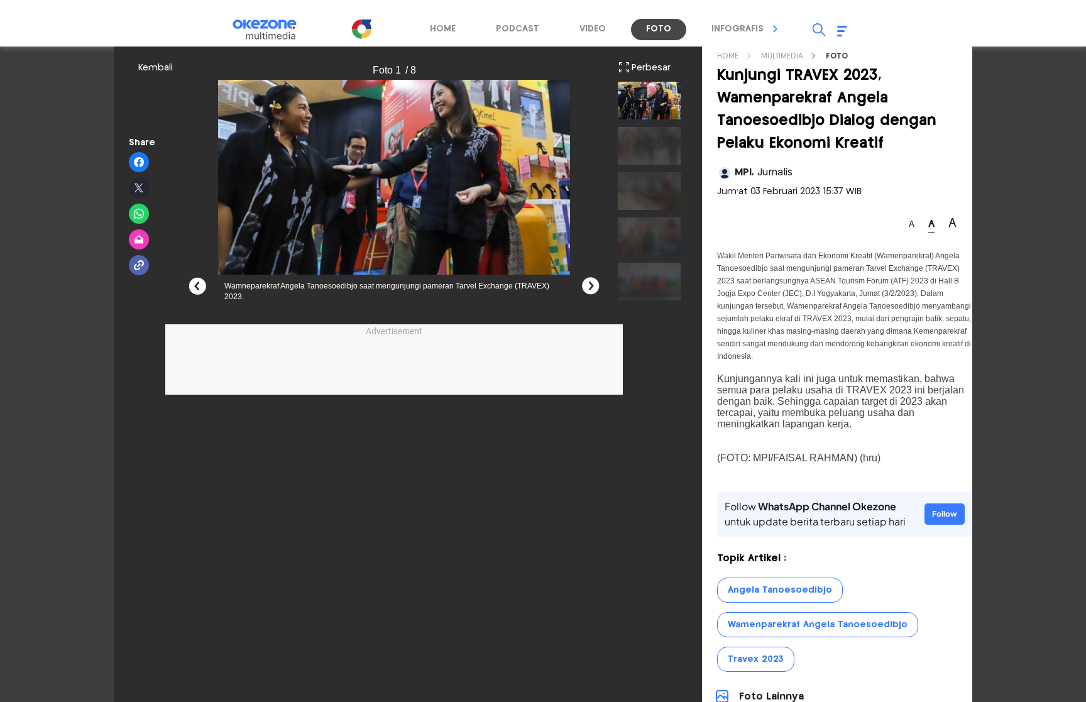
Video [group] (592, 29)
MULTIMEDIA (782, 56)
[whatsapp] (139, 214)
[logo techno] (272, 29)
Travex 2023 (756, 659)
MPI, (764, 172)
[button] (775, 29)
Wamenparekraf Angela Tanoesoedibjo (818, 624)
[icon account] (724, 172)
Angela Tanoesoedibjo (780, 590)
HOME (727, 56)
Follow (944, 513)
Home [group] (443, 29)
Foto (837, 56)
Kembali (155, 67)
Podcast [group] (517, 29)
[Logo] (361, 29)
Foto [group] (658, 29)
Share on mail (139, 240)
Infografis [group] (737, 29)
